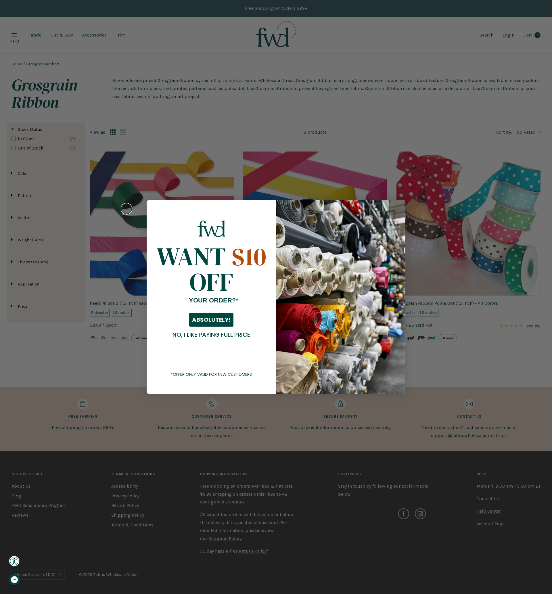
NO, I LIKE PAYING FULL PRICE (211, 334)
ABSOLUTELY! (211, 320)
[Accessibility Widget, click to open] (14, 561)
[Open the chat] (14, 579)
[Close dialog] (126, 209)
